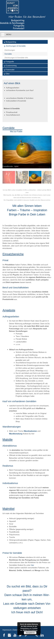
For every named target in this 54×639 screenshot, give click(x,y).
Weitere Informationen (30, 630)
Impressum (7, 630)
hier (32, 565)
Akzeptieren (30, 633)
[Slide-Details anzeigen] (27, 152)
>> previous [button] (48, 151)
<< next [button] (6, 151)
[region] (27, 161)
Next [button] (48, 178)
